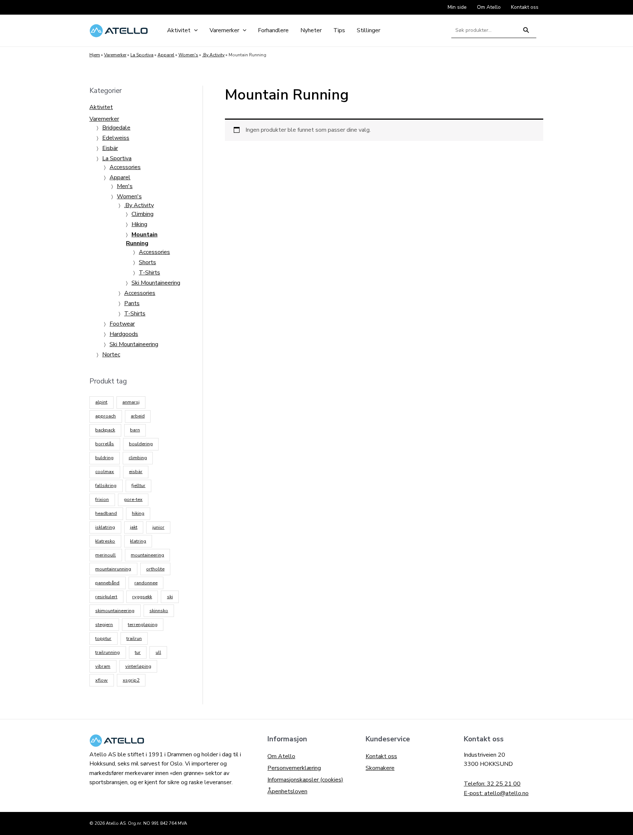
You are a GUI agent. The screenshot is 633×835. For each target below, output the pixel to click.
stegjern (104, 624)
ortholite (155, 569)
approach (105, 416)
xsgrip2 (131, 680)
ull (158, 652)
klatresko (105, 541)
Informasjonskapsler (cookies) (305, 780)
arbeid (138, 416)
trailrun (134, 638)
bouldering (141, 444)
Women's (188, 55)
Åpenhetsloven (287, 791)
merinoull (105, 555)
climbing (138, 457)
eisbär (135, 471)
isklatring (105, 527)
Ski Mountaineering (156, 283)
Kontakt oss (381, 756)
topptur (103, 638)
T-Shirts (149, 273)
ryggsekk (142, 597)
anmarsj (131, 402)
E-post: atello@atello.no (496, 793)
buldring (104, 457)
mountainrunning (113, 569)
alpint (101, 402)
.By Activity (213, 55)
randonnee (146, 583)
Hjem (94, 55)
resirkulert (106, 597)
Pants (132, 303)
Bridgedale (116, 128)
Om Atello (281, 756)
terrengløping (143, 624)
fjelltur (138, 485)
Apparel (166, 55)
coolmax (104, 471)
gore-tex (133, 499)
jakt (133, 527)
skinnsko (158, 610)
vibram (102, 666)
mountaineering (147, 555)
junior (158, 527)
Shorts (147, 262)
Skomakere (380, 768)
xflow (101, 680)
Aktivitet (101, 107)
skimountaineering (114, 610)
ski (170, 597)
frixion (102, 499)
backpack (105, 430)
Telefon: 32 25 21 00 (492, 784)
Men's (125, 186)
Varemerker (115, 55)
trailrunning (107, 652)
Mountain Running (142, 239)
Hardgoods (124, 334)
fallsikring (105, 485)
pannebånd (107, 583)
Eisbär (110, 148)
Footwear (122, 324)
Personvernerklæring (294, 768)
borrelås (104, 444)
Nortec (111, 355)
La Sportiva (141, 55)
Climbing (142, 214)
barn (135, 430)
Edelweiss (115, 138)
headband (106, 513)
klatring (138, 541)
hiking (138, 513)
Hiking (139, 224)
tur (138, 652)
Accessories (125, 167)
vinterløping (138, 666)
